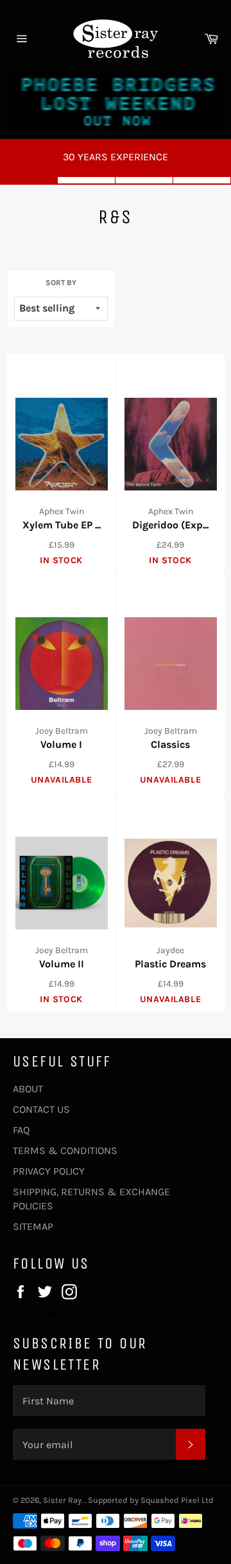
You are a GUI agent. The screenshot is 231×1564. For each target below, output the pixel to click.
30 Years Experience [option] (115, 157)
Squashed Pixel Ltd (177, 1500)
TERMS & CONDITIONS (65, 1150)
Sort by (61, 282)
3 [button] (144, 180)
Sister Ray (62, 1500)
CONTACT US (41, 1109)
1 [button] (29, 180)
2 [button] (87, 180)
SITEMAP (33, 1226)
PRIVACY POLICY (49, 1171)
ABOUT (28, 1089)
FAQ (21, 1130)
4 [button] (202, 180)
